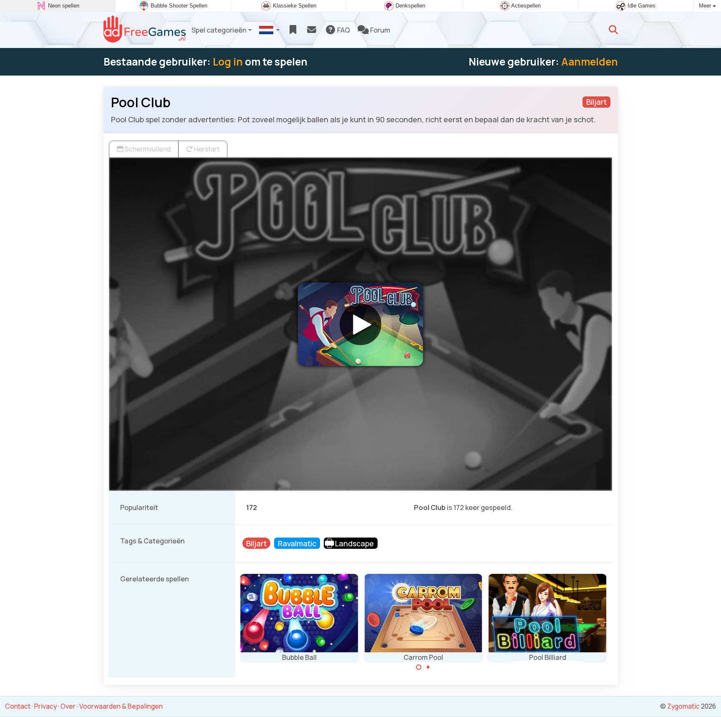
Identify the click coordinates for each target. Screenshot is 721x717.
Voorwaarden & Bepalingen (121, 706)
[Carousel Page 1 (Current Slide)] (419, 667)
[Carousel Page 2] (428, 667)
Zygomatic (683, 706)
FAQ (343, 30)
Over (68, 706)
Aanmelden (589, 61)
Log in (228, 61)
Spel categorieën (219, 30)
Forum (379, 30)
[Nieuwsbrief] (311, 30)
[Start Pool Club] (360, 324)
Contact (17, 706)
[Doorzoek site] (613, 30)
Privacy (45, 706)
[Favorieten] (292, 30)
